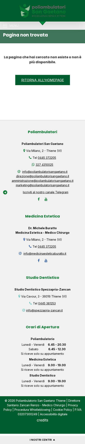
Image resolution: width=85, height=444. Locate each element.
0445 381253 (47, 303)
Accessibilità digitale (53, 414)
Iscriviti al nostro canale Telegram (45, 192)
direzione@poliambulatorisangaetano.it (42, 176)
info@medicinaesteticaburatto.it (45, 253)
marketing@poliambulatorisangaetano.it (42, 185)
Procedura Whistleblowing (32, 409)
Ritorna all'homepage (42, 80)
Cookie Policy (62, 409)
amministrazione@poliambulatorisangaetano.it (42, 180)
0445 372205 (47, 157)
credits (42, 420)
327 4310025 (44, 164)
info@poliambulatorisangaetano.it (44, 171)
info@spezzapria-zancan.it (44, 310)
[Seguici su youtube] (46, 199)
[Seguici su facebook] (39, 199)
